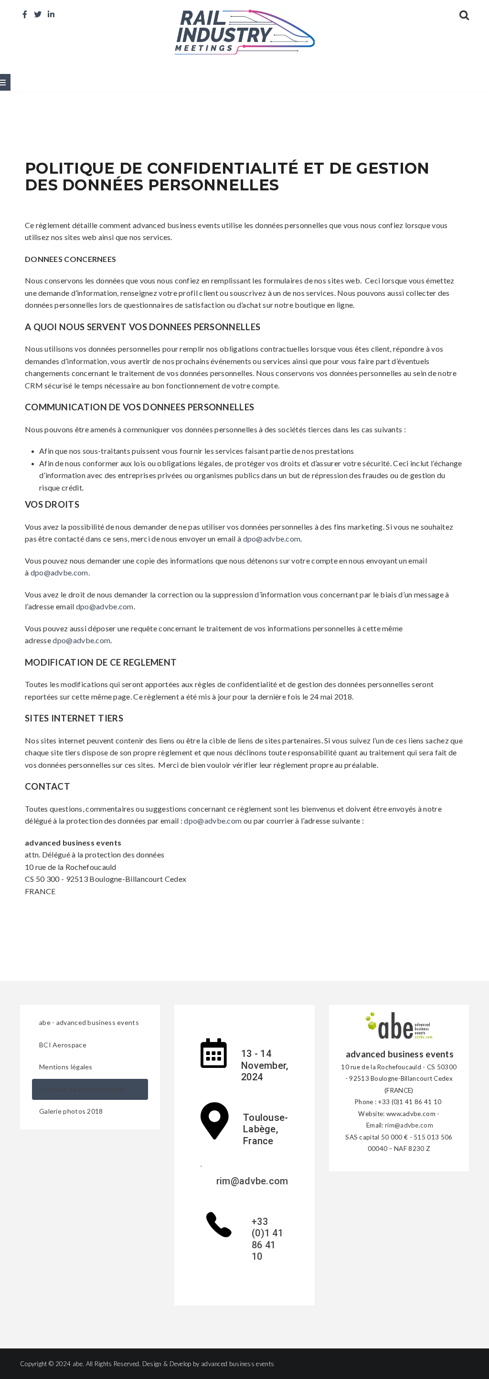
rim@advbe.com (252, 1181)
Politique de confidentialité (81, 1089)
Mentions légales (66, 1067)
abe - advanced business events (89, 1022)
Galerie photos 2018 (71, 1111)
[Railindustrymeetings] (244, 31)
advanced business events (237, 1364)
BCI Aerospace (62, 1045)
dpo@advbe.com (272, 538)
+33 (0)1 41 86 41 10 (267, 1239)
